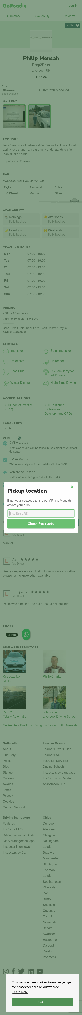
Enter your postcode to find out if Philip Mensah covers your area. (39, 502)
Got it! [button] (42, 1002)
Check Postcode (41, 523)
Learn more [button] (20, 992)
